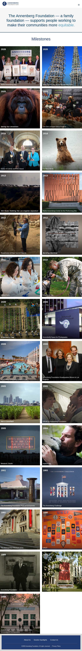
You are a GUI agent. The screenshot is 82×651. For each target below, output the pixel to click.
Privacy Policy (56, 646)
